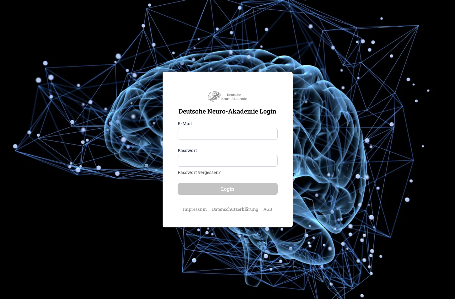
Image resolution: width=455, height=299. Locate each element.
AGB (267, 209)
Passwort (187, 150)
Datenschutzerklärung (235, 209)
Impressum (195, 209)
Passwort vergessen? (199, 172)
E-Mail (185, 123)
